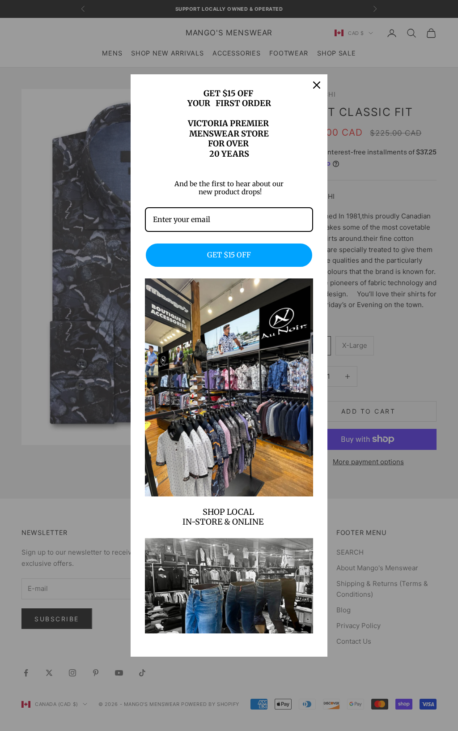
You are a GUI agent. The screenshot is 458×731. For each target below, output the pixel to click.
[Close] (316, 85)
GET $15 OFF (229, 254)
